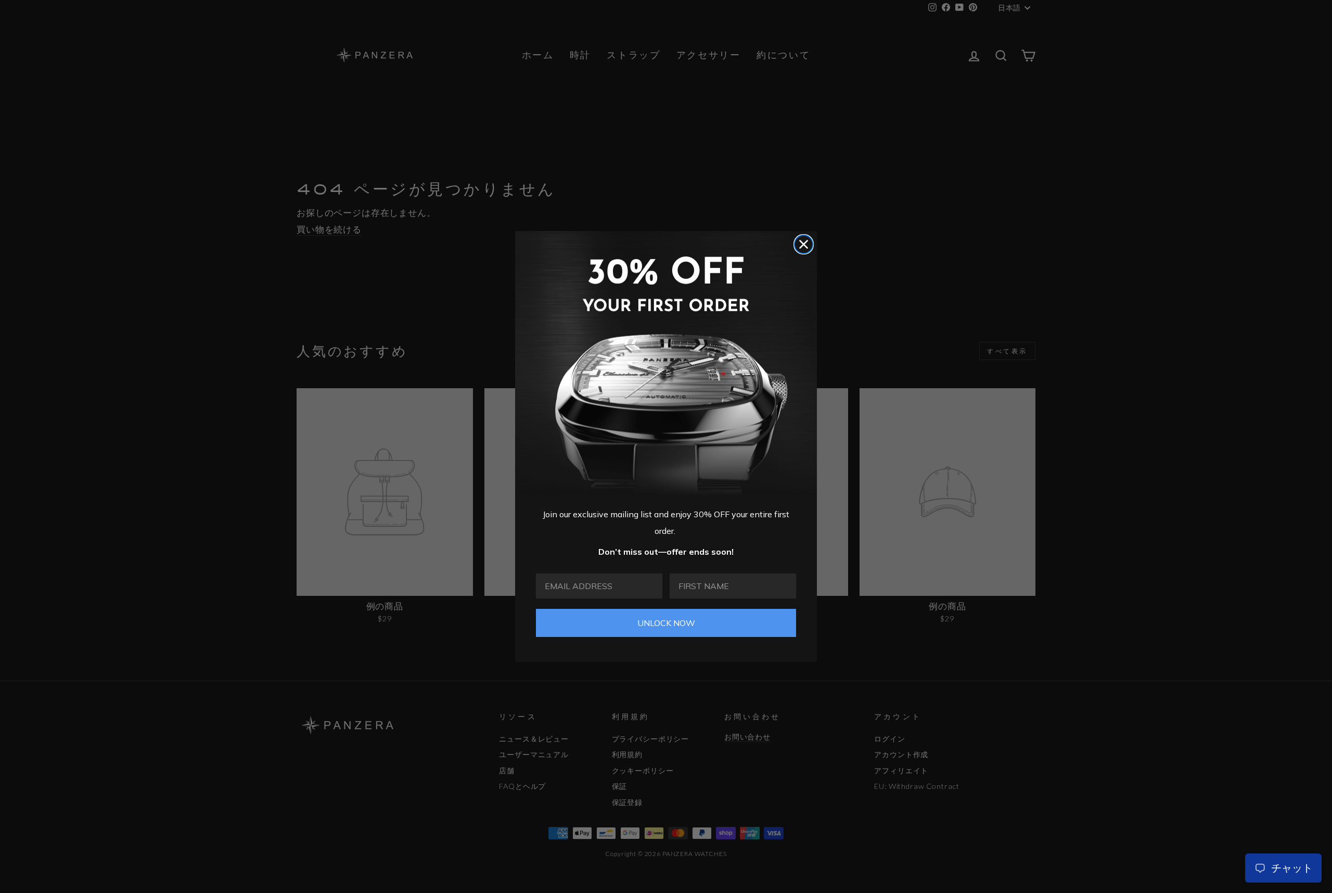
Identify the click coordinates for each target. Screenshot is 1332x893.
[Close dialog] (804, 244)
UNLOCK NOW (666, 623)
